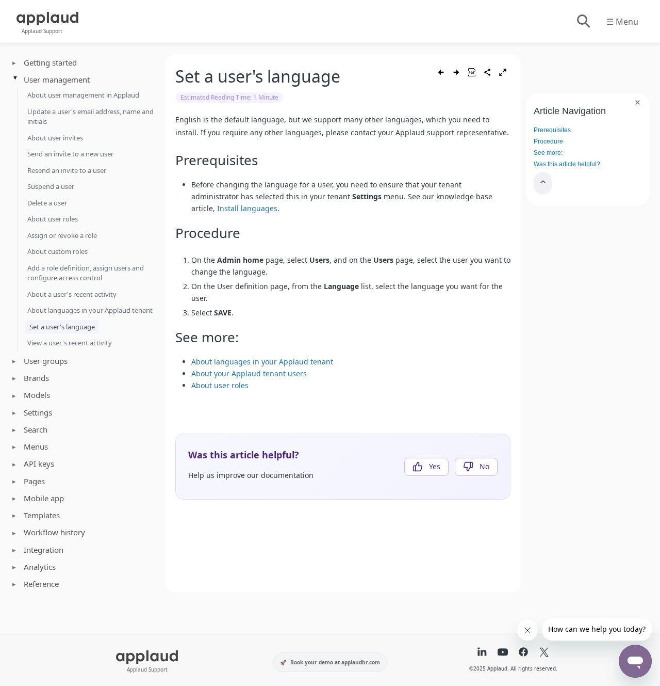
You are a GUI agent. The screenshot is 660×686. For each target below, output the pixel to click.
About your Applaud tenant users (249, 373)
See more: (548, 153)
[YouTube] (503, 653)
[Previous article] (441, 72)
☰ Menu (622, 21)
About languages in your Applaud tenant (90, 310)
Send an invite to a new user (70, 153)
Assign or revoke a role (62, 235)
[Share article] (487, 72)
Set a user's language (62, 326)
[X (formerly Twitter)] (544, 653)
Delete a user (47, 203)
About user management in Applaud (83, 95)
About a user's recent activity (72, 294)
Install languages (247, 208)
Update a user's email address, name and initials (90, 116)
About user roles (52, 219)
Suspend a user (50, 186)
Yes (434, 466)
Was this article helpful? (567, 164)
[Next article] (456, 72)
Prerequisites (552, 130)
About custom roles (57, 251)
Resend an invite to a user (66, 170)
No (484, 466)
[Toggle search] (583, 22)
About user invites (55, 137)
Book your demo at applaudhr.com (335, 662)
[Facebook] (523, 653)
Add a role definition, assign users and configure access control (85, 273)
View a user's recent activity (69, 342)
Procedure (548, 141)
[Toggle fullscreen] (502, 72)
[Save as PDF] (471, 72)
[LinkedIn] (482, 653)
